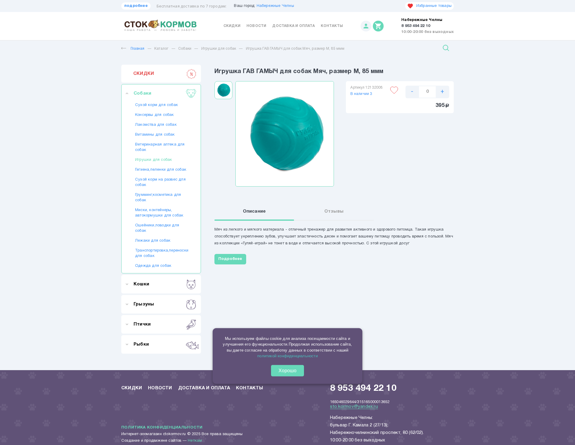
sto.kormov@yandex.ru (354, 407)
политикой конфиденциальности (287, 356)
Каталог (161, 48)
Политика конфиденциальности (161, 427)
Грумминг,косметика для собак (158, 197)
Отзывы (334, 211)
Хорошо (287, 370)
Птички (142, 324)
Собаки (184, 48)
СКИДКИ (143, 74)
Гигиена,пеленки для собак (160, 170)
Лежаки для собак (152, 241)
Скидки (231, 26)
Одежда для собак (153, 266)
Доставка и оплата (293, 26)
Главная (137, 48)
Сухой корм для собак (156, 105)
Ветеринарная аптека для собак (160, 147)
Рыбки (141, 344)
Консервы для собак (154, 115)
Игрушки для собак (218, 48)
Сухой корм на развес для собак (160, 182)
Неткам (195, 441)
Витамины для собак (155, 135)
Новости (256, 26)
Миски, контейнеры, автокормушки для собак (159, 212)
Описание (254, 211)
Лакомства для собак (156, 125)
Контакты (332, 26)
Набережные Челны (275, 6)
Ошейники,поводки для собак (157, 228)
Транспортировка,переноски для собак (161, 253)
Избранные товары (434, 6)
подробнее (136, 6)
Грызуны (144, 304)
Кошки (141, 284)
